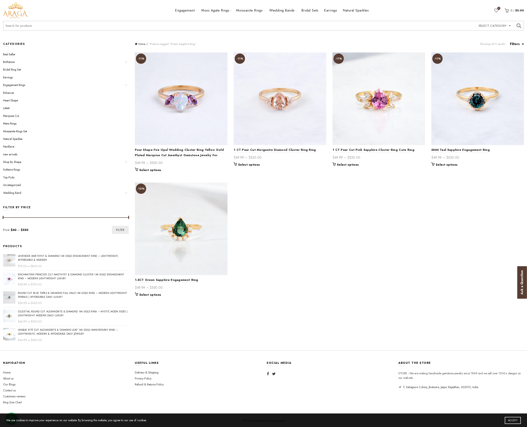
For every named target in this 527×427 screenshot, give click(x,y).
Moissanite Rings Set (15, 131)
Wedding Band (12, 193)
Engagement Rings (14, 85)
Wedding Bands (282, 10)
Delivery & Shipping (147, 372)
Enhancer (8, 93)
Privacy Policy (143, 378)
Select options (150, 170)
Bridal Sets (309, 10)
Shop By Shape (12, 162)
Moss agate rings (215, 10)
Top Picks (8, 177)
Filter (120, 230)
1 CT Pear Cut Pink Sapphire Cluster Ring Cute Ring (373, 150)
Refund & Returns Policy (149, 384)
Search (519, 25)
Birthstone (9, 62)
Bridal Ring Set (12, 69)
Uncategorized (12, 185)
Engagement (185, 10)
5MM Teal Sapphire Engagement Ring (460, 150)
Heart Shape (10, 100)
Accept (513, 420)
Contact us (9, 390)
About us (8, 378)
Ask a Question (522, 282)
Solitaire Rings (11, 170)
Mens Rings (9, 123)
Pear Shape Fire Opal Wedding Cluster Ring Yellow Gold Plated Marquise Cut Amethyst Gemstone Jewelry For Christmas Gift (179, 155)
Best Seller (9, 54)
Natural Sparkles (356, 10)
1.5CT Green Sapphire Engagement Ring (166, 280)
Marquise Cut (11, 116)
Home (141, 44)
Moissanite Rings (249, 10)
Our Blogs (9, 384)
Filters (515, 44)
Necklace (8, 146)
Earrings (330, 10)
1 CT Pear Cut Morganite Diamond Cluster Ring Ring (275, 150)
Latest (6, 108)
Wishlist (498, 8)
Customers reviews (14, 396)
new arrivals (10, 154)
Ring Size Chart (12, 402)
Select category (493, 25)
